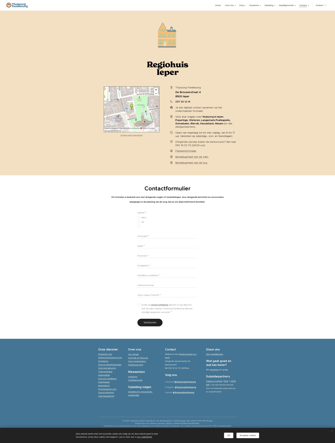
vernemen (214, 370)
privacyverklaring (159, 305)
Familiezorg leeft (135, 365)
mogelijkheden (216, 354)
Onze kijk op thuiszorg (138, 358)
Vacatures (132, 377)
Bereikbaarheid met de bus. (191, 162)
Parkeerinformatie (185, 151)
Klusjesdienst (104, 385)
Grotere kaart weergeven (132, 135)
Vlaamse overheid (214, 381)
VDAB (233, 381)
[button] (321, 5)
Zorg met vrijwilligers (107, 379)
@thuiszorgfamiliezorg (185, 382)
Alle (208, 354)
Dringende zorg (105, 354)
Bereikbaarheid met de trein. (192, 156)
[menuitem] (219, 5)
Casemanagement (106, 396)
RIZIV (226, 381)
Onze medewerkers (137, 361)
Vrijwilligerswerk (135, 380)
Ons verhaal (133, 354)
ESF (208, 384)
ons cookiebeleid (144, 437)
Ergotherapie (104, 382)
